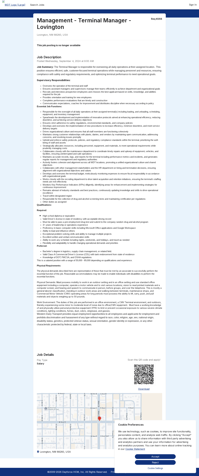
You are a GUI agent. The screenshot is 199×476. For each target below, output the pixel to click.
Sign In (193, 4)
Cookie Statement (135, 449)
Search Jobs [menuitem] (37, 4)
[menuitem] (13, 4)
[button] (99, 421)
